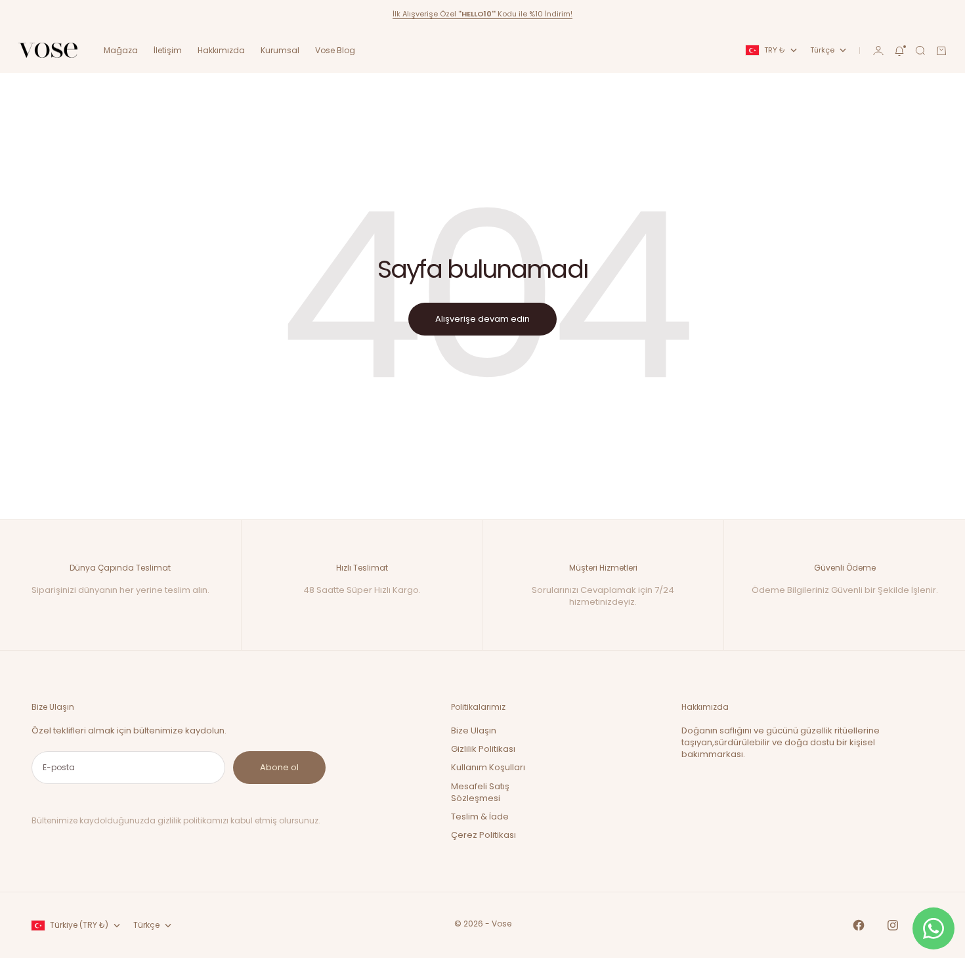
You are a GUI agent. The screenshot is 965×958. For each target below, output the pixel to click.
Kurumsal (280, 50)
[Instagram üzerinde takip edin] (892, 925)
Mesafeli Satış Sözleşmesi (480, 792)
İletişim (168, 50)
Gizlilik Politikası (483, 749)
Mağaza (121, 50)
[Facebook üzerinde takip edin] (858, 925)
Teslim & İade (480, 816)
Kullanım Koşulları (488, 767)
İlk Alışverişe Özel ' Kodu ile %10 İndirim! (482, 14)
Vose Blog (335, 50)
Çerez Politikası (483, 835)
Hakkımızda (221, 50)
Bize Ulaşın (473, 730)
